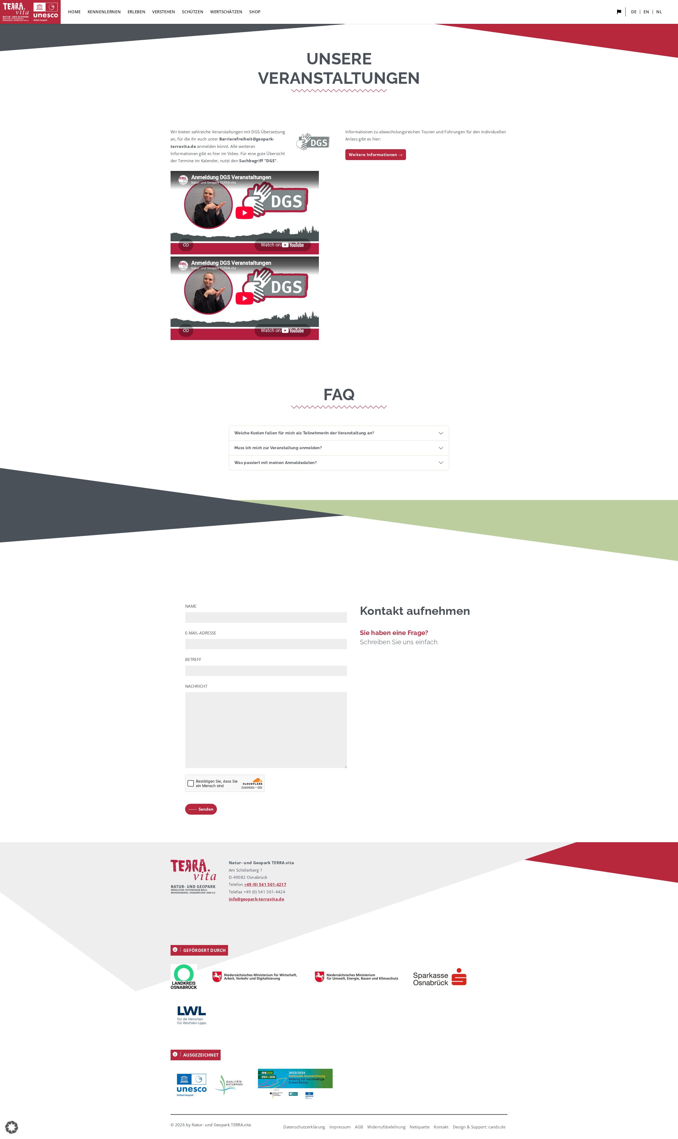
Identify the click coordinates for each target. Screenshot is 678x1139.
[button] (11, 1127)
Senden (206, 809)
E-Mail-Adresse (200, 632)
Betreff (193, 659)
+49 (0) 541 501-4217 (265, 884)
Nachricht (196, 686)
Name (190, 606)
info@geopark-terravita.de (256, 899)
